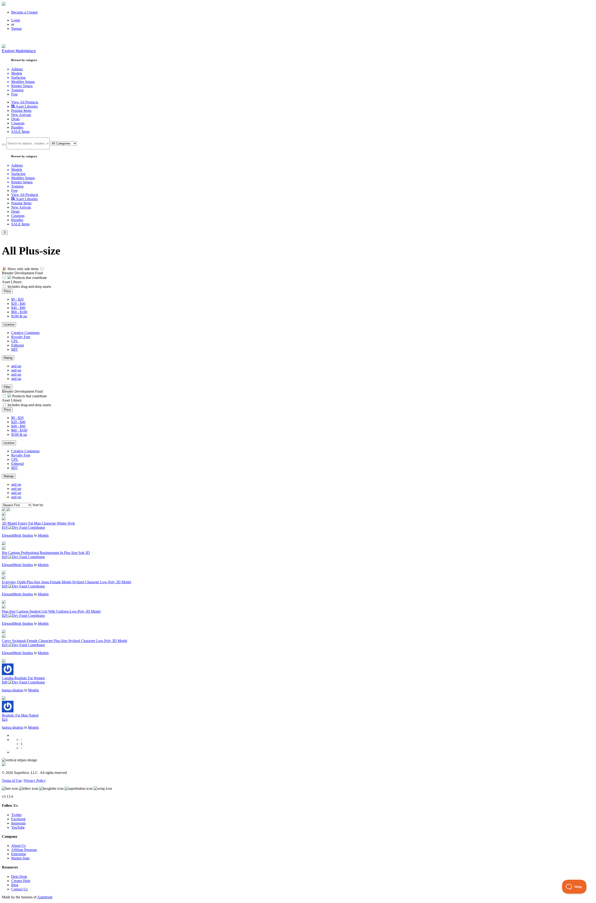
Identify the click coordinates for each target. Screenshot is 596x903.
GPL (14, 341)
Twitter (16, 815)
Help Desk (19, 877)
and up (16, 366)
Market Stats (20, 858)
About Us (18, 846)
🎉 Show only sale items (20, 269)
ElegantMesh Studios (17, 535)
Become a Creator (24, 12)
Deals (15, 119)
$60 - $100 (19, 312)
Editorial (17, 345)
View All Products (24, 102)
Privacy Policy (35, 781)
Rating (8, 358)
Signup (16, 29)
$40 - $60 (18, 308)
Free (14, 94)
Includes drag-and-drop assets (29, 286)
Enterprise (18, 854)
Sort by (38, 505)
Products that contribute (29, 278)
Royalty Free (20, 337)
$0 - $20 (17, 299)
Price (7, 291)
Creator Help (20, 881)
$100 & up (19, 316)
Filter (7, 387)
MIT (14, 349)
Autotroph (44, 897)
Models (43, 535)
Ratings (9, 476)
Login (15, 20)
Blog (14, 885)
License (9, 324)
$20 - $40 (18, 304)
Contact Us (19, 889)
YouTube (18, 827)
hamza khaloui (12, 690)
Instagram (18, 823)
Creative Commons (25, 333)
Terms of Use (12, 781)
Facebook (18, 819)
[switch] (42, 268)
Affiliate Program (24, 850)
